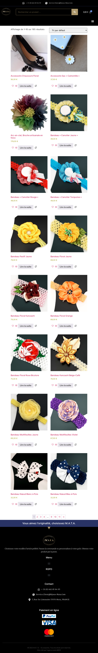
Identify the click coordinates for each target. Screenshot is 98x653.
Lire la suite (25, 86)
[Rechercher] (74, 12)
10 (55, 517)
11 (59, 517)
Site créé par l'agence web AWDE (49, 650)
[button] (93, 21)
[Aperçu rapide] (16, 86)
